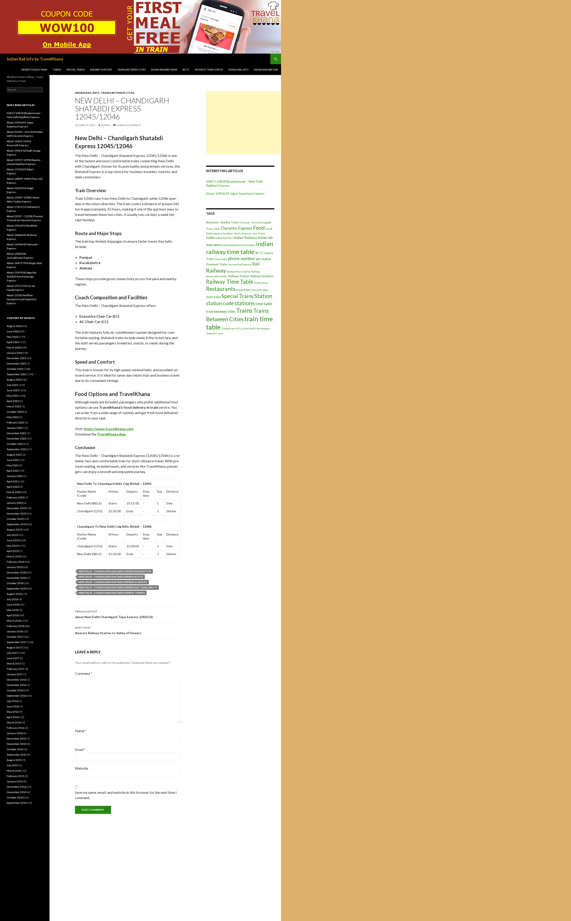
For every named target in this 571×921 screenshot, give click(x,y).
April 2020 (13, 486)
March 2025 (14, 406)
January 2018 (15, 631)
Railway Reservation (238, 271)
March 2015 (14, 770)
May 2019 (13, 545)
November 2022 (16, 438)
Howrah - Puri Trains (253, 233)
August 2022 (14, 454)
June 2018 (13, 604)
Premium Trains (217, 264)
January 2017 (15, 674)
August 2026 (14, 326)
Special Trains (75, 69)
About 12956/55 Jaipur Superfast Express (235, 193)
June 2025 (13, 390)
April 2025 (13, 401)
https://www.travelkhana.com (109, 429)
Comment (83, 673)
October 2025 (15, 369)
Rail (255, 263)
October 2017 (15, 636)
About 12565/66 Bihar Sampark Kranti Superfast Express (22, 299)
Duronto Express (236, 228)
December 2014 (16, 786)
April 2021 (13, 481)
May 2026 (13, 336)
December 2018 (16, 572)
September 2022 (17, 449)
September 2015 (17, 754)
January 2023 (15, 427)
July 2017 (12, 652)
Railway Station (239, 276)
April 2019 (13, 551)
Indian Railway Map (266, 69)
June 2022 (13, 460)
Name (81, 731)
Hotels (237, 233)
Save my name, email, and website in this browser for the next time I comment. (126, 795)
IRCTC (186, 69)
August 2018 (14, 594)
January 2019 (15, 567)
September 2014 (17, 802)
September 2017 (17, 642)
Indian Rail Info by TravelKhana (35, 58)
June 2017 (13, 658)
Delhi (217, 228)
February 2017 (15, 669)
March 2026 (14, 347)
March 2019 (14, 556)
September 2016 (17, 695)
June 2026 (13, 331)
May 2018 (13, 610)
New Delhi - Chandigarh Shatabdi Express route (111, 576)
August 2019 (14, 529)
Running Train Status (209, 69)
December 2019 (16, 508)
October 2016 (15, 690)
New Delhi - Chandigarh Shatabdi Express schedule (113, 582)
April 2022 (13, 470)
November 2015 (16, 744)
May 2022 (13, 465)
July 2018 (12, 599)
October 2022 (15, 444)
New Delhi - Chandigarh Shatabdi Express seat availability (118, 587)
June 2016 (13, 706)
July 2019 (12, 535)
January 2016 (15, 733)
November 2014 (16, 792)
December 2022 (16, 433)
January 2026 (15, 352)
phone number (241, 258)
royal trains (243, 290)
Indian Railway (245, 237)
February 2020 (15, 497)
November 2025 (16, 363)
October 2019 (15, 519)
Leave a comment (129, 125)
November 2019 (16, 513)
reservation (261, 282)
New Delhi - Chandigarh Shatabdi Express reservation (115, 571)
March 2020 (14, 492)
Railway (216, 270)
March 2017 (14, 663)
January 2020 (15, 502)
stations (244, 303)
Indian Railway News (164, 69)
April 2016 (13, 717)
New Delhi (221, 259)
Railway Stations (101, 69)
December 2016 (16, 679)
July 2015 (12, 765)
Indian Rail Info (238, 69)
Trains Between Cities (131, 69)
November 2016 (16, 685)
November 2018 (16, 577)
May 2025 (13, 395)
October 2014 (15, 797)
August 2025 (14, 379)
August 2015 (14, 760)
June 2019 (13, 540)
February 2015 (15, 776)
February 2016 (15, 727)
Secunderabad (259, 289)
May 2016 (13, 711)
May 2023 (13, 417)
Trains (57, 69)
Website (81, 768)
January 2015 (15, 781)
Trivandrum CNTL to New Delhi (238, 328)
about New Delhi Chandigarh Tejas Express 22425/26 (114, 614)
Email (80, 749)
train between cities (221, 311)
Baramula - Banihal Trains (222, 222)
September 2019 (17, 524)
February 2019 (15, 561)
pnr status (263, 259)
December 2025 (16, 358)
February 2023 (15, 422)
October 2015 (15, 749)
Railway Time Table (229, 281)
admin (105, 125)
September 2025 (17, 374)
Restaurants (220, 288)
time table (263, 303)
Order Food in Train (34, 69)
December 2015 (16, 738)
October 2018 (15, 583)
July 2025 (12, 385)
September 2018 (17, 588)
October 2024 (15, 411)
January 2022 (15, 476)
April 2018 (13, 615)
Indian (210, 238)
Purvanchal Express (240, 264)
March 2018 (14, 620)
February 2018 (15, 626)
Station (263, 295)
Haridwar (228, 233)
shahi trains (213, 297)
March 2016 (14, 722)
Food (259, 228)
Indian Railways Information (238, 245)
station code (220, 303)
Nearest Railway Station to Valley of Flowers (108, 630)
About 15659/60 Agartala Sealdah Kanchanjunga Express (21, 276)
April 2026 (13, 342)
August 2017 (14, 647)
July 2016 (12, 701)
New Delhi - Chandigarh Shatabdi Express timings (112, 592)
